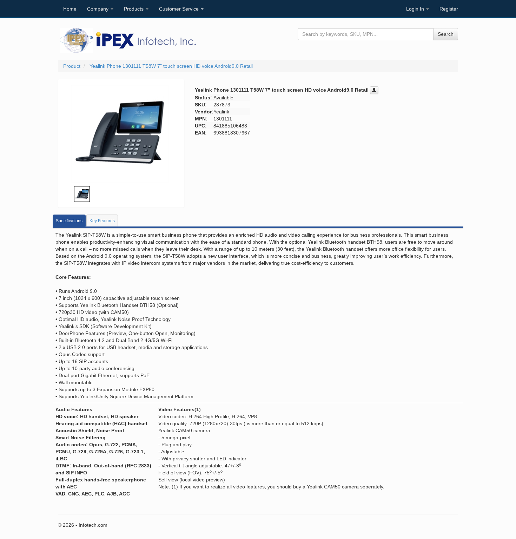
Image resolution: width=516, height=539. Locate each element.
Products (134, 9)
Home (70, 9)
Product (71, 66)
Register (448, 9)
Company (98, 9)
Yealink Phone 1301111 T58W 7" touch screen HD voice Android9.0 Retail (171, 66)
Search (446, 34)
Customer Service (179, 9)
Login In (415, 9)
